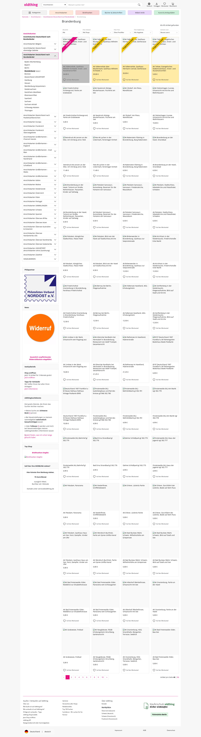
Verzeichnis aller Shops (69, 704)
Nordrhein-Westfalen (33, 92)
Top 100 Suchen (67, 709)
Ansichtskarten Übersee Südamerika (37, 244)
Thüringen (29, 110)
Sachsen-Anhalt (31, 104)
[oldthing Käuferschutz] (159, 706)
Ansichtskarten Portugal (32, 201)
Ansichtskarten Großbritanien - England (35, 144)
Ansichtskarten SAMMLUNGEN (35, 205)
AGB (144, 730)
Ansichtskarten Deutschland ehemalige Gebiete (34, 49)
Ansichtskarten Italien (31, 180)
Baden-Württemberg (33, 62)
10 (103, 677)
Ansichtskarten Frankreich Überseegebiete (33, 131)
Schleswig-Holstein (32, 107)
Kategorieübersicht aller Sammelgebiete (36, 723)
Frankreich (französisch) (109, 719)
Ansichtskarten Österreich (33, 193)
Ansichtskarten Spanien (32, 214)
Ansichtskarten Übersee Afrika (35, 218)
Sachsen (28, 101)
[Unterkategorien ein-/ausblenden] (55, 44)
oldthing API (27, 720)
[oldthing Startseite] (31, 5)
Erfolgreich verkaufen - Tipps (32, 712)
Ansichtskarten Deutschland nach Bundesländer (36, 55)
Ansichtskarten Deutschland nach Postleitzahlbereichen (36, 116)
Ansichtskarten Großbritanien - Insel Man (37, 151)
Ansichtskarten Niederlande (34, 189)
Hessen (27, 83)
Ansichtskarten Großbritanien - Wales (35, 170)
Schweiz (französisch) (109, 716)
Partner (64, 715)
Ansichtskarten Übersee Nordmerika (37, 240)
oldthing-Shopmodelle (30, 715)
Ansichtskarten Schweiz (32, 210)
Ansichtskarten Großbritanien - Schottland (35, 164)
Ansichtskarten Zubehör (32, 255)
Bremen (28, 74)
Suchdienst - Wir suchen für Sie (72, 712)
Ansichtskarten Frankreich (33, 126)
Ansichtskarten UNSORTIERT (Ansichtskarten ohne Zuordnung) (36, 249)
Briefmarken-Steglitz (40, 453)
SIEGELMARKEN (29, 259)
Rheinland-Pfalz (31, 95)
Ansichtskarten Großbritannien (35, 176)
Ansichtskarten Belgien (32, 44)
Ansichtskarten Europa (32, 122)
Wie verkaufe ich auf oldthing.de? (33, 709)
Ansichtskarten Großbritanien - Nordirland (35, 157)
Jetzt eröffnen (30, 377)
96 (178, 677)
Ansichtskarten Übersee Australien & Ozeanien (37, 228)
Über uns (26, 704)
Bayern (27, 65)
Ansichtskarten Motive (32, 184)
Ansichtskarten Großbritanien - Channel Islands (35, 138)
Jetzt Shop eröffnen (29, 717)
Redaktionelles (67, 707)
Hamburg (28, 80)
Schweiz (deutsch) (107, 713)
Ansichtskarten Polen (31, 197)
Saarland (28, 98)
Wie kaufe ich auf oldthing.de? (32, 707)
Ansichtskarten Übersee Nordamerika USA (32, 234)
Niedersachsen (30, 89)
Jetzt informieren (31, 389)
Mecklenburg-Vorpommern (35, 86)
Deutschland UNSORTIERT (35, 77)
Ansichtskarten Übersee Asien (35, 222)
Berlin (27, 68)
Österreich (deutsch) (108, 711)
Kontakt (104, 704)
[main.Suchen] (139, 4)
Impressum (118, 730)
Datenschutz (171, 730)
